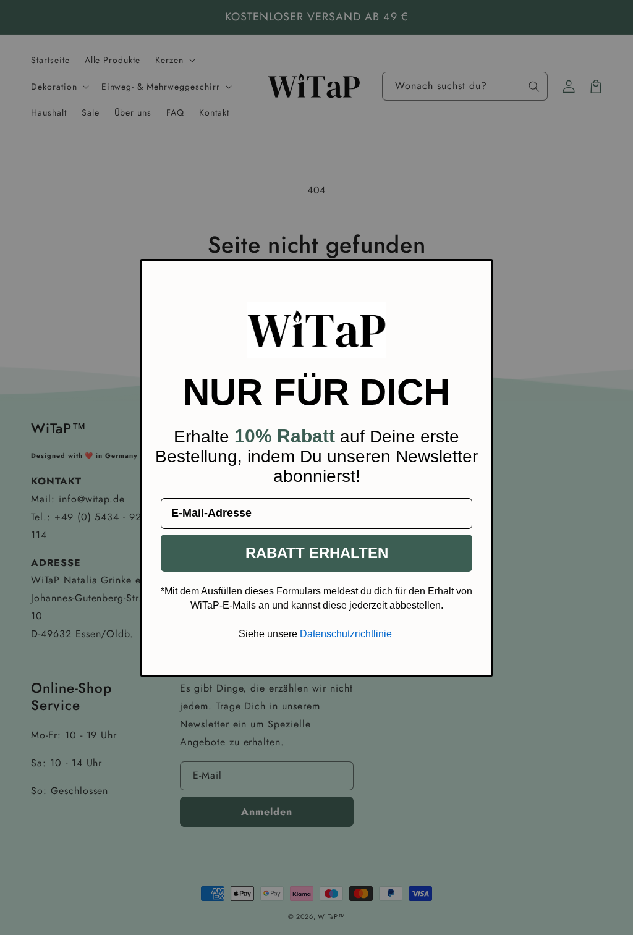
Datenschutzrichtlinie (346, 633)
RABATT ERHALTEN (316, 552)
